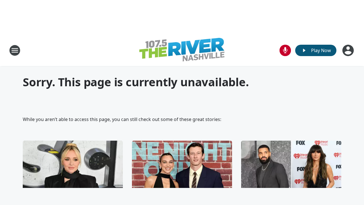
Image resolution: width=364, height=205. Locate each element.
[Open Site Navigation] (14, 50)
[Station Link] (182, 50)
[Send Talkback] (285, 50)
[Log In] (348, 50)
